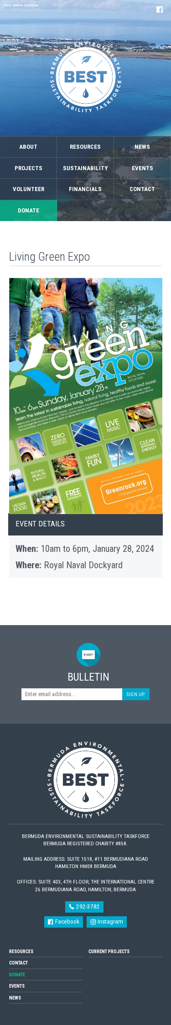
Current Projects (109, 951)
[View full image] (85, 396)
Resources (85, 146)
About (28, 146)
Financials (85, 189)
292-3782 (87, 906)
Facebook (66, 921)
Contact (142, 189)
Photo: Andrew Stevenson (21, 5)
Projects (28, 168)
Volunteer (28, 189)
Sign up (136, 694)
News (142, 146)
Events (142, 168)
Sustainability (85, 168)
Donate (28, 210)
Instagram (109, 921)
